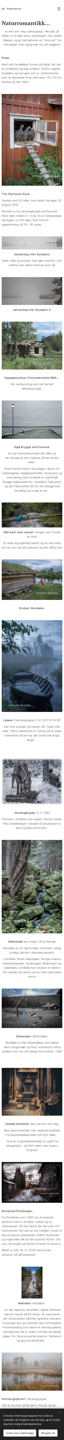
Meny (58, 8)
